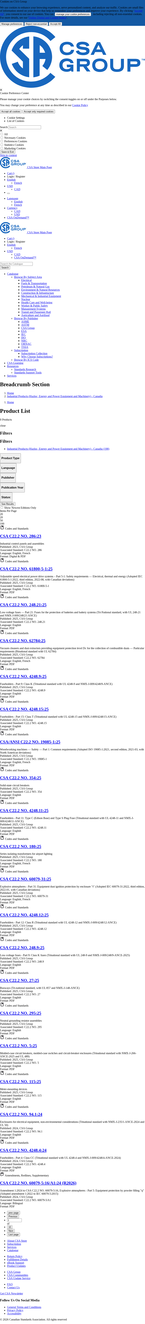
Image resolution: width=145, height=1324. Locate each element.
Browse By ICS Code (26, 359)
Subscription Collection (34, 353)
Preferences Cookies (15, 141)
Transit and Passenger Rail (36, 312)
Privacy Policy (15, 1310)
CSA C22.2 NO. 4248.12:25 (24, 915)
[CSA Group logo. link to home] (72, 86)
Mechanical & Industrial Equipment (41, 296)
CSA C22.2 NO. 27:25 (19, 980)
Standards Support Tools (28, 372)
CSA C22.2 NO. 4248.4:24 (23, 1150)
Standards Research (25, 369)
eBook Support (15, 1262)
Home (10, 393)
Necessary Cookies (15, 137)
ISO (23, 337)
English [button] (11, 179)
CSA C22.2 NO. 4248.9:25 (23, 676)
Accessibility (14, 1313)
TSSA (24, 347)
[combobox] (16, 264)
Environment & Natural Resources (40, 289)
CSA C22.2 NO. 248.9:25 (22, 947)
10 (9, 1227)
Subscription (14, 1243)
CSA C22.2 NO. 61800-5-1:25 (26, 569)
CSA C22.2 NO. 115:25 (20, 1081)
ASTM (25, 324)
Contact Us (13, 1287)
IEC (23, 334)
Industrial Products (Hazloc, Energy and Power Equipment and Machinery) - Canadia (55, 396)
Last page (13, 1234)
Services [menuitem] (11, 375)
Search (4, 127)
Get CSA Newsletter (11, 1293)
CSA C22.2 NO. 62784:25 (22, 640)
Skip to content (8, 155)
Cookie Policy (80, 105)
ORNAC (26, 343)
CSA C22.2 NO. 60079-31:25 (25, 879)
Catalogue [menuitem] (12, 273)
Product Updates (16, 1265)
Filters (6, 441)
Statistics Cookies (14, 144)
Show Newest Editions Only (20, 507)
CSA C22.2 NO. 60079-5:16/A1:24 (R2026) (38, 1183)
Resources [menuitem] (13, 366)
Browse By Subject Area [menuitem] (28, 276)
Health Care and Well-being (36, 302)
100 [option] (2, 523)
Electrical (26, 280)
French (18, 182)
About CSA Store (17, 1240)
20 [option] (1, 517)
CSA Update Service (18, 1278)
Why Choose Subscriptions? (37, 356)
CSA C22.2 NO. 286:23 (20, 536)
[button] (72, 527)
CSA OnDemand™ (18, 217)
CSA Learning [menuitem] (15, 362)
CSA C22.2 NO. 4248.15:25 (24, 709)
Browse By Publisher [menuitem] (26, 318)
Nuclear (25, 299)
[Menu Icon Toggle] (8, 193)
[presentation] (1, 90)
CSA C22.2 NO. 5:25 (18, 1045)
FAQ (10, 1284)
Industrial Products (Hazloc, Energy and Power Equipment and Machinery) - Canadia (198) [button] (58, 448)
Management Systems (33, 308)
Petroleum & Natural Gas (35, 286)
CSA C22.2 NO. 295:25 (20, 1013)
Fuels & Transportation (34, 283)
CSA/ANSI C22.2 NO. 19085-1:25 (30, 742)
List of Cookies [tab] (15, 120)
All (6, 134)
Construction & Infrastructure (37, 292)
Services (11, 1247)
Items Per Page (8, 510)
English (18, 201)
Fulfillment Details (17, 1259)
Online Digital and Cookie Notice (47, 17)
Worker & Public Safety (34, 305)
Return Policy (14, 1256)
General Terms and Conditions (24, 1307)
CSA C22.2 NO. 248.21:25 (23, 604)
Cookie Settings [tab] (16, 117)
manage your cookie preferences (73, 14)
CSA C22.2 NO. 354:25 (20, 778)
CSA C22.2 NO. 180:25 (20, 846)
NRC (24, 340)
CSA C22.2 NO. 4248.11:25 (24, 810)
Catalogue (12, 1250)
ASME (25, 321)
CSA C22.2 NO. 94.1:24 (21, 1114)
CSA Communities (17, 1275)
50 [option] (1, 520)
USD (10, 186)
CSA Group (28, 327)
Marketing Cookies (15, 148)
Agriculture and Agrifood (35, 315)
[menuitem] (83, 280)
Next (10, 1231)
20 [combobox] (1, 514)
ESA (24, 331)
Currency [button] (12, 207)
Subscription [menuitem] (21, 350)
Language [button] (12, 198)
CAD (17, 189)
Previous (13, 1216)
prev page (13, 1212)
